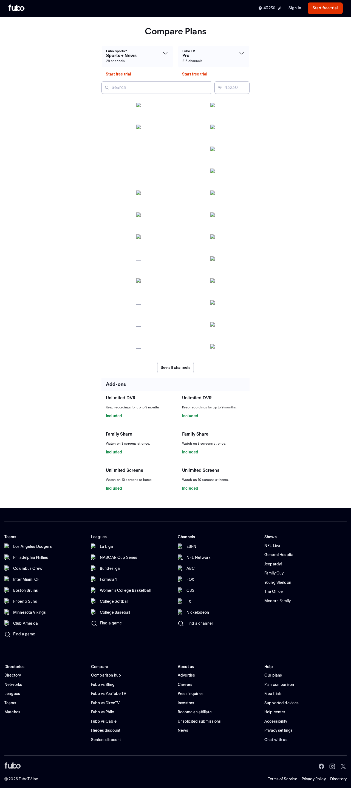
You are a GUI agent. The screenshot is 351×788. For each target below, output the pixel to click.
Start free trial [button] (325, 8)
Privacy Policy (314, 779)
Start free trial (118, 74)
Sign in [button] (294, 8)
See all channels (175, 367)
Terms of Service (282, 779)
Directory (338, 779)
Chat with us (275, 739)
